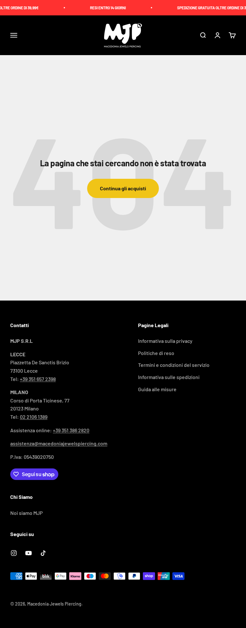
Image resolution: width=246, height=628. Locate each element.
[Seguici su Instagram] (13, 553)
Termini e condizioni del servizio (173, 365)
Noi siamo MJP (26, 513)
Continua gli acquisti (123, 188)
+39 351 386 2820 (71, 430)
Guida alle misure (157, 389)
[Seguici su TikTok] (43, 553)
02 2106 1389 (33, 417)
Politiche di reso (156, 353)
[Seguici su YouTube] (28, 553)
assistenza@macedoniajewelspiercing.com (58, 443)
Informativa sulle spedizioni (169, 377)
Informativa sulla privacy (165, 341)
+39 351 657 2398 (38, 379)
